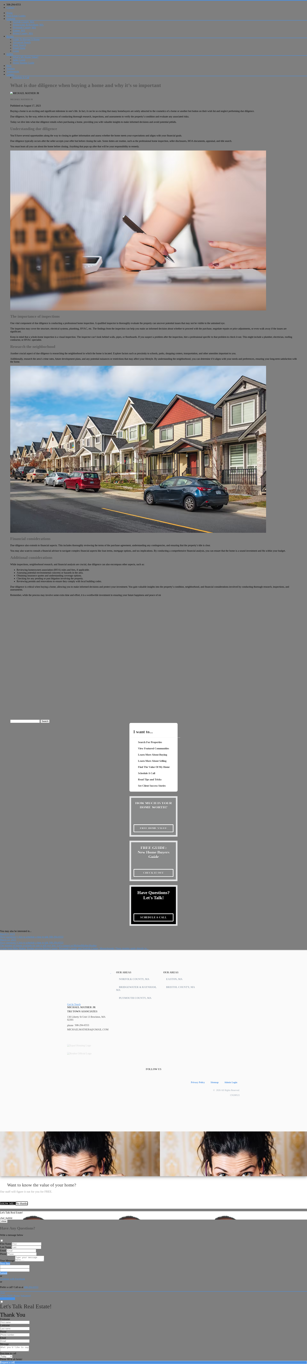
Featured (10, 18)
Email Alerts (19, 48)
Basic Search (19, 45)
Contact (10, 7)
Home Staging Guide (23, 62)
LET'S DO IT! (7, 1298)
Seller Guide (19, 60)
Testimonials (12, 71)
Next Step (5, 1263)
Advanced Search (22, 42)
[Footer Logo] (89, 972)
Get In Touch (74, 1004)
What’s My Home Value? (25, 57)
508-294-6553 (13, 4)
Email (3, 1250)
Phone (3, 1254)
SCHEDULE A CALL (153, 917)
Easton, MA (19, 30)
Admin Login (230, 1082)
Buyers (10, 36)
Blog (8, 65)
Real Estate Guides (16, 15)
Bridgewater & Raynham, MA (28, 24)
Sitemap (215, 1082)
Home (9, 13)
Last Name (5, 1247)
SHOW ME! (7, 1203)
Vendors (10, 68)
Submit (3, 1273)
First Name (5, 1243)
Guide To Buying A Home (26, 39)
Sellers (9, 53)
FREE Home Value (153, 828)
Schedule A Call (21, 77)
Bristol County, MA (23, 33)
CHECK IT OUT (153, 873)
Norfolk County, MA (23, 21)
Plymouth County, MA (24, 27)
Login (16, 51)
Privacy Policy (198, 1082)
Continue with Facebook (12, 1278)
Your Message (7, 1260)
